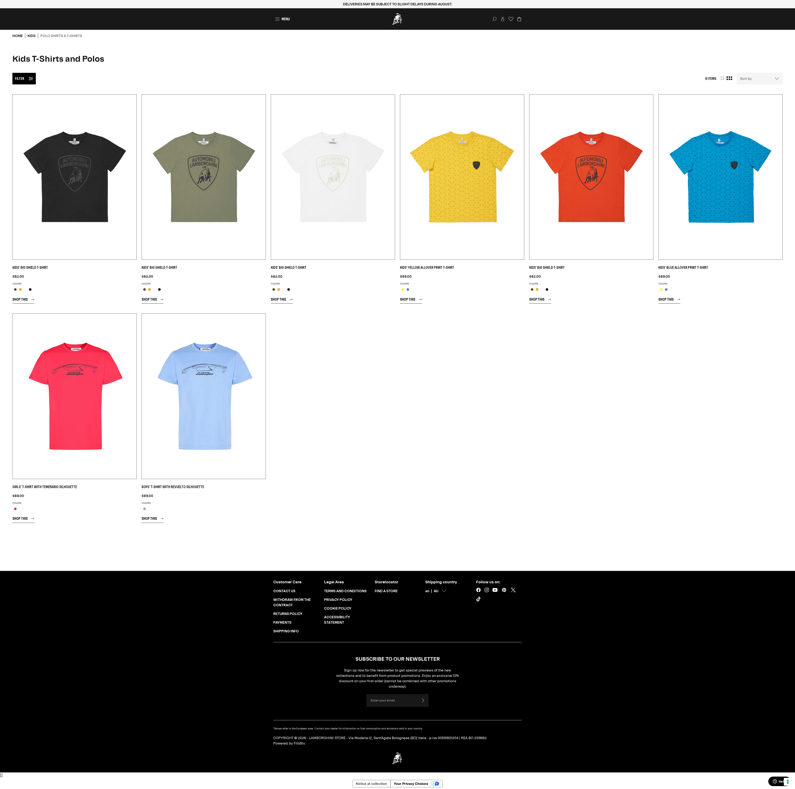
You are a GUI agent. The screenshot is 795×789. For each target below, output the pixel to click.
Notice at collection (371, 784)
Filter (19, 78)
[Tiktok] (479, 600)
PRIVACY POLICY (338, 600)
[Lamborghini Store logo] (397, 19)
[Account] (502, 19)
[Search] (494, 19)
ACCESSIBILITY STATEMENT (337, 619)
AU (436, 591)
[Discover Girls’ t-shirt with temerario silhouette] (74, 396)
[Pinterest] (504, 590)
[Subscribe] (422, 700)
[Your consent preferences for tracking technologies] (788, 782)
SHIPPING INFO (286, 631)
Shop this (20, 299)
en (427, 591)
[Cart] (519, 19)
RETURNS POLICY (287, 614)
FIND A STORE (386, 591)
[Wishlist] (510, 19)
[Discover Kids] (74, 177)
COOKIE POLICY (337, 608)
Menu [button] (286, 19)
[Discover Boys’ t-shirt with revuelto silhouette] (204, 396)
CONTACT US (284, 591)
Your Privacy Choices (411, 784)
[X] (513, 590)
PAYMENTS (282, 622)
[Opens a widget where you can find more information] (779, 782)
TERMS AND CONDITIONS (345, 591)
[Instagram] (486, 590)
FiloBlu (299, 743)
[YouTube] (495, 590)
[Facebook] (478, 590)
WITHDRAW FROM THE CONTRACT (292, 602)
